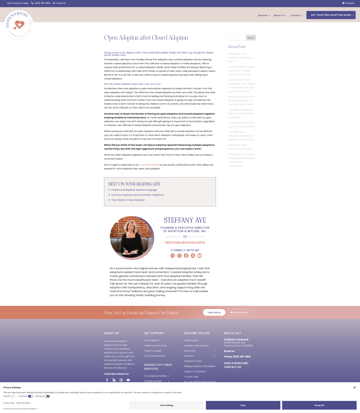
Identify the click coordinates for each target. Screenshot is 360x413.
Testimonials (191, 340)
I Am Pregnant (151, 340)
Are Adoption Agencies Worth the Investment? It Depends (242, 113)
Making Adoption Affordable (199, 366)
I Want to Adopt (152, 350)
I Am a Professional (154, 355)
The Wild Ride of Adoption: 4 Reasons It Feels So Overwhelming (241, 135)
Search (251, 37)
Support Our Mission (195, 371)
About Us (279, 15)
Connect (295, 15)
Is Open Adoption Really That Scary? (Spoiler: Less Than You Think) (242, 70)
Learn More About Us (116, 373)
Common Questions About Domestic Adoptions (137, 195)
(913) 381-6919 (42, 3)
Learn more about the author (185, 242)
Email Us (61, 3)
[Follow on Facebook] (107, 380)
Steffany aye (185, 220)
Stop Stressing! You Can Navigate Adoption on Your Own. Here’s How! (242, 100)
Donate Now (240, 312)
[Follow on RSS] (114, 380)
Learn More (214, 312)
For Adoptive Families (155, 376)
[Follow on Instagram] (121, 380)
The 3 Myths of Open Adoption (128, 200)
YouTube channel (149, 164)
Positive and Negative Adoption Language (134, 189)
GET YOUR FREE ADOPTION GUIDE (331, 15)
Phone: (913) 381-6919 (237, 356)
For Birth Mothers (153, 381)
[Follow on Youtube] (128, 380)
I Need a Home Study (155, 345)
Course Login (191, 376)
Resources (190, 350)
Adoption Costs (192, 361)
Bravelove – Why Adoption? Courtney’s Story (241, 57)
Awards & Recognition (196, 345)
